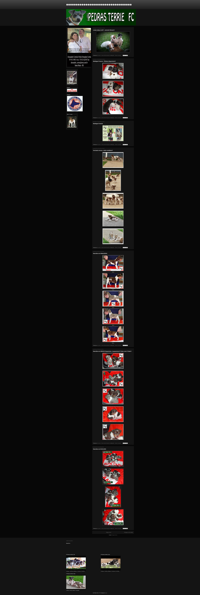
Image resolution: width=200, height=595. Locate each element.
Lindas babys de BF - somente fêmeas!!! (104, 30)
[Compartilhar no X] (125, 55)
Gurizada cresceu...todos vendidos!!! (103, 150)
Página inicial (108, 532)
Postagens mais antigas (128, 532)
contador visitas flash (69, 540)
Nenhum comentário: (118, 55)
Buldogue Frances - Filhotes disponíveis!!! (104, 61)
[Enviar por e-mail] (123, 55)
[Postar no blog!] (124, 55)
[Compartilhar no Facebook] (126, 55)
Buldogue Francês (98, 123)
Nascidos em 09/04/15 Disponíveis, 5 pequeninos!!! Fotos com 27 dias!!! (112, 351)
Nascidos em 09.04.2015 (99, 449)
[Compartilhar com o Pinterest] (127, 55)
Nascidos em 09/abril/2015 (100, 253)
